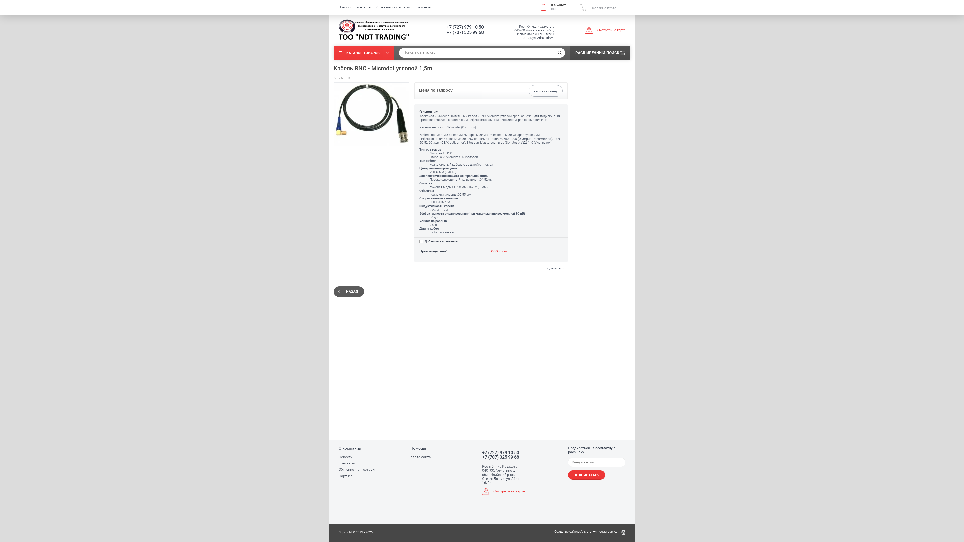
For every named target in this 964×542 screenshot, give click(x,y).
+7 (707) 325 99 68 (465, 32)
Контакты (363, 7)
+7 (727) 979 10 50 (465, 27)
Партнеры (423, 7)
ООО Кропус (500, 251)
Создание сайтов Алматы (573, 531)
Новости (345, 7)
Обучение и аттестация (393, 7)
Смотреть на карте (611, 30)
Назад (352, 292)
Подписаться (586, 475)
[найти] (560, 53)
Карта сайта (420, 457)
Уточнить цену (545, 91)
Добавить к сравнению (441, 241)
